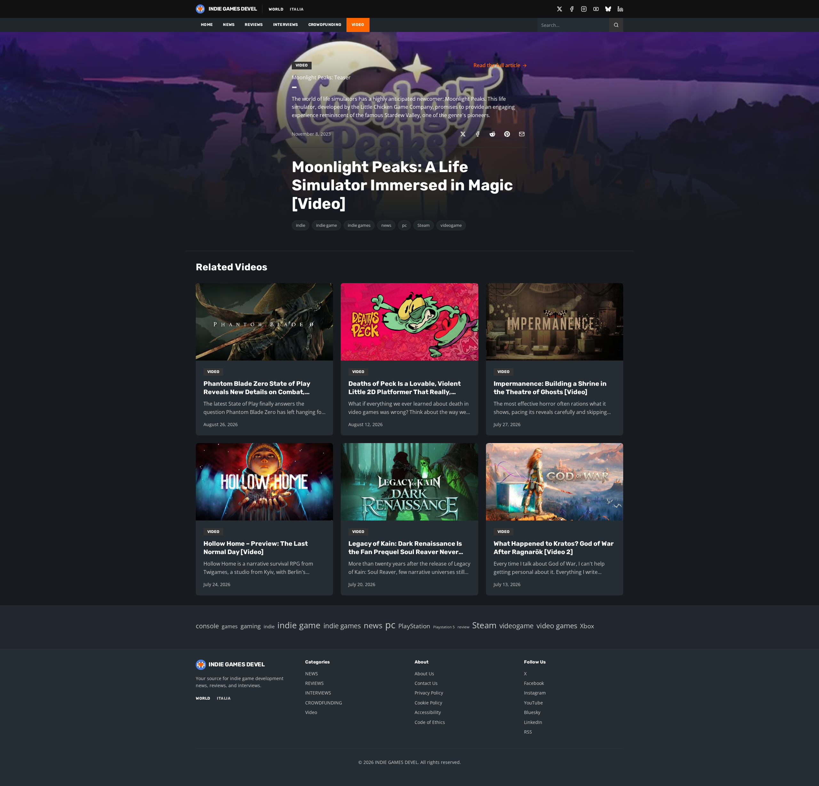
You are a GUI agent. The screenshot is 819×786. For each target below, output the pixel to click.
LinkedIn (533, 722)
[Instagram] (584, 9)
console (207, 625)
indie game (326, 225)
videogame (451, 225)
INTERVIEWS (285, 24)
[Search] (616, 25)
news (386, 225)
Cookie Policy (428, 703)
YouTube (533, 703)
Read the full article (496, 65)
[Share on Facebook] (477, 134)
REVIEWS (254, 24)
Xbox (587, 626)
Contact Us (426, 683)
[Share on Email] (521, 134)
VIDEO (358, 24)
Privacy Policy (429, 693)
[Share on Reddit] (492, 134)
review (463, 626)
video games (557, 626)
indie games (359, 225)
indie (300, 225)
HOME (207, 24)
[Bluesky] (608, 9)
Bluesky (532, 712)
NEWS (229, 24)
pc (404, 225)
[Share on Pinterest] (507, 134)
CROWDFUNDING (325, 24)
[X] (559, 9)
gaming (251, 626)
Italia (297, 9)
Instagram (535, 693)
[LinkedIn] (620, 9)
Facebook (534, 683)
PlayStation (414, 626)
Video (311, 712)
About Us (424, 674)
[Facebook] (572, 9)
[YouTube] (596, 9)
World (276, 9)
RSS (528, 732)
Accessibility (428, 712)
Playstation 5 (444, 627)
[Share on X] (462, 134)
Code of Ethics (430, 722)
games (230, 626)
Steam (423, 225)
